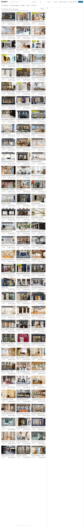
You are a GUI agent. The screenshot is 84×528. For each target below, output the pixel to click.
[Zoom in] (48, 523)
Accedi (80, 1)
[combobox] (20, 2)
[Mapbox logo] (49, 527)
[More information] (28, 10)
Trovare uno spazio (63, 1)
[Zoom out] (48, 525)
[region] (65, 267)
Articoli (55, 1)
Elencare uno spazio (72, 1)
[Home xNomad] (4, 1)
